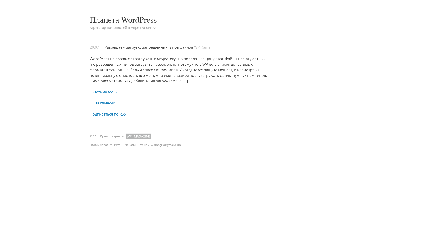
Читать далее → (104, 92)
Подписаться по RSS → (110, 114)
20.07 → (97, 47)
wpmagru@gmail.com (166, 145)
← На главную (102, 103)
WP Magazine (138, 136)
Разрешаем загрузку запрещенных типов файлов (149, 47)
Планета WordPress (123, 19)
